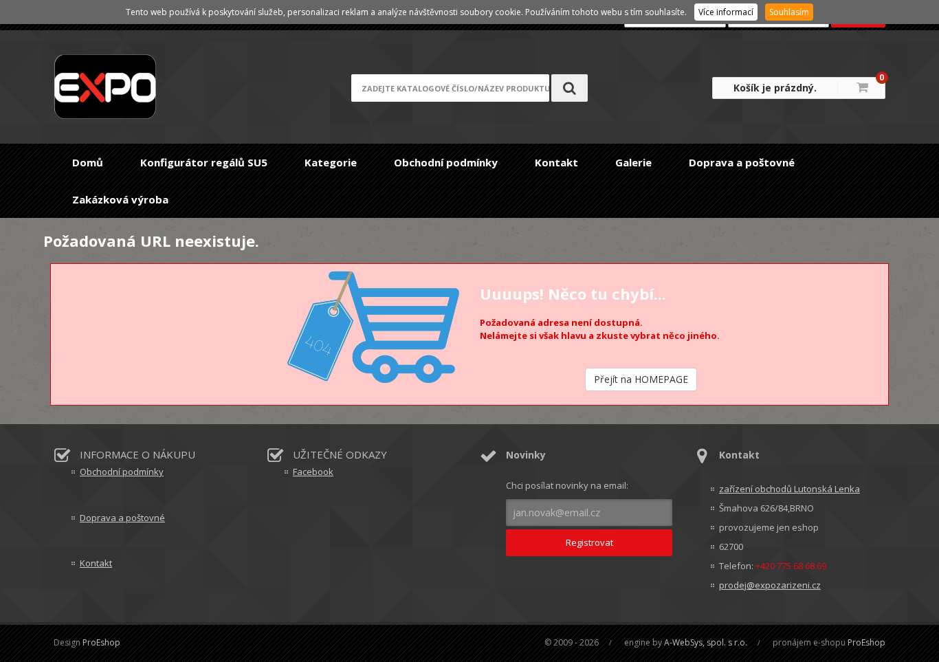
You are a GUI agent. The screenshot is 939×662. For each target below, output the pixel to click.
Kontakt (556, 162)
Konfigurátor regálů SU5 (203, 162)
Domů (87, 162)
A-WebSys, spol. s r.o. (705, 642)
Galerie (633, 162)
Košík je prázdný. (775, 87)
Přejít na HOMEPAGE (641, 379)
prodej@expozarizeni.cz (770, 585)
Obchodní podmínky (446, 162)
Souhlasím (789, 12)
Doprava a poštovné (742, 162)
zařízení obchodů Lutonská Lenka (789, 489)
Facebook (313, 471)
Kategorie (331, 162)
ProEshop (101, 642)
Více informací (725, 12)
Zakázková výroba (120, 199)
